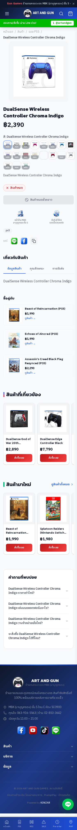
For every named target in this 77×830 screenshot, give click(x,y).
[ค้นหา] (61, 13)
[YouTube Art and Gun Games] (32, 730)
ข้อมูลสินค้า (14, 268)
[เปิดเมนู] (7, 13)
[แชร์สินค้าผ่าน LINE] (14, 241)
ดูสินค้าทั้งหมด (60, 484)
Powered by (38, 803)
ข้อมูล (7, 766)
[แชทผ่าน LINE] (68, 804)
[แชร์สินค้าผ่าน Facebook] (24, 241)
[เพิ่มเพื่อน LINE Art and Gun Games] (55, 730)
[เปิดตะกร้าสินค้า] (70, 13)
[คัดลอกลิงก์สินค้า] (34, 241)
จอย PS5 (34, 32)
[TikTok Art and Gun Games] (44, 730)
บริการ (8, 756)
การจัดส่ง (58, 268)
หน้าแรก (8, 32)
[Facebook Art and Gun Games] (21, 730)
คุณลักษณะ (37, 268)
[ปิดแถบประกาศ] (73, 4)
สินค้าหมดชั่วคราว (41, 199)
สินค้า (20, 32)
